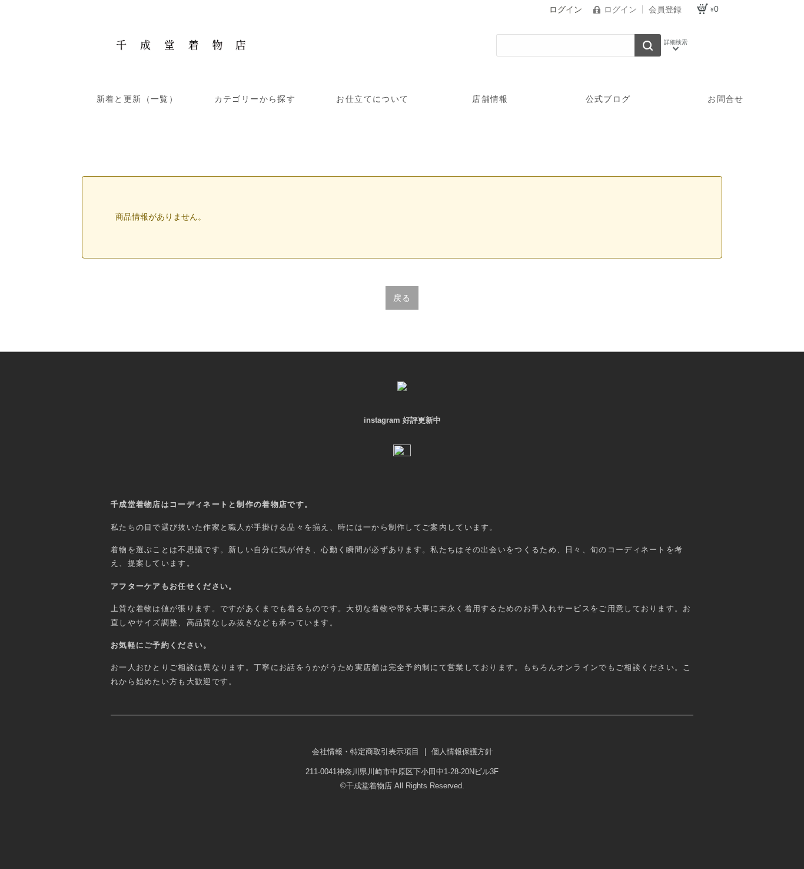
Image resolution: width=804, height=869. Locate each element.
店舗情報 (490, 99)
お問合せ (725, 99)
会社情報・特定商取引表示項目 (366, 751)
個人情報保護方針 (462, 751)
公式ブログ (608, 99)
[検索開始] (647, 45)
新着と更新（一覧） (137, 99)
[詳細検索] (675, 45)
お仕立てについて (372, 99)
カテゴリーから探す (255, 99)
